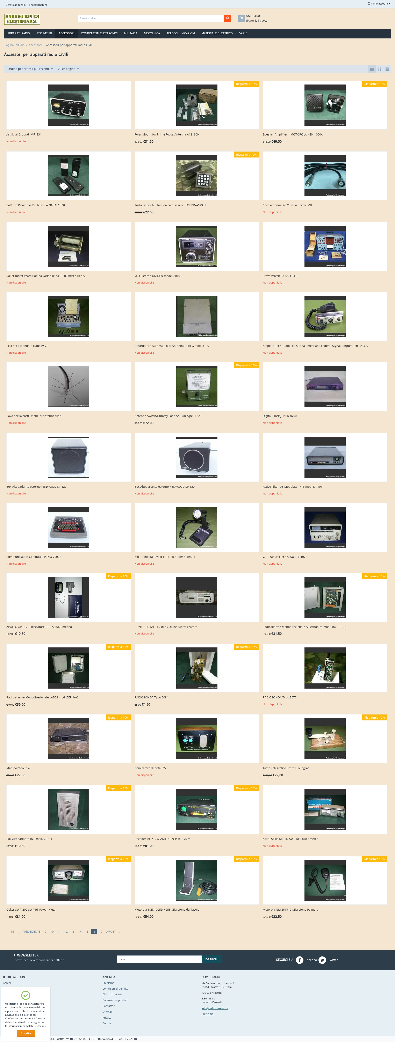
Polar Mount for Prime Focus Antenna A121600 (167, 134)
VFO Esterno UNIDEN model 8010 (157, 276)
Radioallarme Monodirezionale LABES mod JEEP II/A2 (42, 697)
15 (87, 931)
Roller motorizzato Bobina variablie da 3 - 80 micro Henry (45, 276)
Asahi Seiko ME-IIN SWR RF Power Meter (290, 839)
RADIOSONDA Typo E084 (151, 697)
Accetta (26, 1033)
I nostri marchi (38, 5)
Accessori (66, 33)
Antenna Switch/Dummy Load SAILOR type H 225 (168, 416)
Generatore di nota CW (150, 768)
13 (73, 931)
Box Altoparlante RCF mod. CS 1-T (29, 839)
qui (44, 1026)
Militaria (130, 33)
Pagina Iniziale (14, 45)
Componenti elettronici (99, 33)
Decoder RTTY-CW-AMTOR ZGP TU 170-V (162, 839)
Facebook (311, 960)
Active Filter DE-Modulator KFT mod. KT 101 (292, 487)
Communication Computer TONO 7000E (33, 557)
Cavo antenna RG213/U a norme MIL (288, 205)
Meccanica (152, 33)
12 (66, 931)
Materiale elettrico (217, 33)
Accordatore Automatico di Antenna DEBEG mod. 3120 (172, 346)
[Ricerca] (227, 18)
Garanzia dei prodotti (115, 1000)
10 (52, 931)
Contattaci (108, 1006)
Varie (243, 33)
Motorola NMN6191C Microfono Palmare (290, 909)
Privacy (106, 1017)
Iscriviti (211, 959)
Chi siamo (108, 983)
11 (59, 931)
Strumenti (44, 33)
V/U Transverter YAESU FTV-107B (285, 557)
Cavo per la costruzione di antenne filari (34, 416)
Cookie (106, 1023)
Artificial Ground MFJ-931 (24, 134)
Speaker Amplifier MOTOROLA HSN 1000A (293, 134)
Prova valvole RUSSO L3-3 (280, 276)
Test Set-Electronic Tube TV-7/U (28, 346)
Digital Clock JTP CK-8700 (280, 416)
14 (80, 931)
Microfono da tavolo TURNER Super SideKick (165, 557)
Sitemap (107, 1012)
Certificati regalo (16, 5)
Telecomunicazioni (181, 33)
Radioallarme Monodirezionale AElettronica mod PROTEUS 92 (305, 627)
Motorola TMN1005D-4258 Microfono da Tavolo (167, 909)
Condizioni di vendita (115, 988)
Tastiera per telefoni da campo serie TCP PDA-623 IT (170, 205)
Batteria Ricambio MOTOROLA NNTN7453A (36, 205)
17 (101, 931)
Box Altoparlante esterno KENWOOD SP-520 (36, 487)
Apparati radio (18, 33)
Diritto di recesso (112, 994)
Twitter (332, 960)
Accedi (7, 983)
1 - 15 (10, 931)
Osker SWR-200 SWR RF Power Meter (31, 909)
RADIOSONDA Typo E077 (279, 697)
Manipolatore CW (18, 768)
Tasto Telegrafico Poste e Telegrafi (286, 768)
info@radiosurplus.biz (215, 1008)
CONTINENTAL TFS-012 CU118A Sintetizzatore (166, 627)
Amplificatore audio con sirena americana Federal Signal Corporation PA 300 (315, 346)
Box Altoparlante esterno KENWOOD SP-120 (165, 487)
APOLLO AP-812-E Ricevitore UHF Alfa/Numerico (39, 627)
